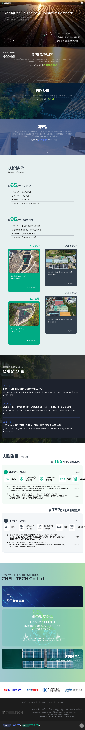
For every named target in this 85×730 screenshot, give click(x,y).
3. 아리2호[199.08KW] (20, 199)
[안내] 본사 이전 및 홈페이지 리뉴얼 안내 (68, 41)
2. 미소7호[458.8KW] (20, 196)
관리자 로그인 (60, 702)
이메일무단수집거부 (47, 702)
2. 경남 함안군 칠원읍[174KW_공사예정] (27, 230)
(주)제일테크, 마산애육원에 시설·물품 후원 (68, 37)
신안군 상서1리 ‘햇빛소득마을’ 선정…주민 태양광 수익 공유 (32, 425)
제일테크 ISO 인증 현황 (63, 33)
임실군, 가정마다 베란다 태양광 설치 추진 (23, 388)
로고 (7, 3)
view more (33, 288)
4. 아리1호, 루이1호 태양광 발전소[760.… (26, 203)
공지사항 (24, 702)
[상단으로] (81, 725)
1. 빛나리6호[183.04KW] (21, 192)
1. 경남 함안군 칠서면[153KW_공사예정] (26, 226)
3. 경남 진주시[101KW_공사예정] (24, 234)
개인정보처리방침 (32, 702)
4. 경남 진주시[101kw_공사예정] (24, 237)
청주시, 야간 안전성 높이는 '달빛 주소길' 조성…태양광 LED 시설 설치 (37, 407)
